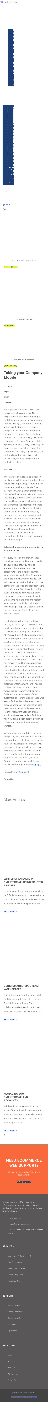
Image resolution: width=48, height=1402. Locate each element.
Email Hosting (17, 65)
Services (13, 24)
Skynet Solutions (20, 772)
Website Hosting (18, 56)
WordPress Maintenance (19, 47)
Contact (13, 92)
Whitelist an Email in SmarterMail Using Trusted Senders (23, 882)
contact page (33, 765)
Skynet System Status (17, 80)
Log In (10, 98)
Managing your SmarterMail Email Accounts (17, 1097)
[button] (24, 387)
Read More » (11, 911)
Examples (20, 71)
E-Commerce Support (18, 35)
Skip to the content (9, 2)
